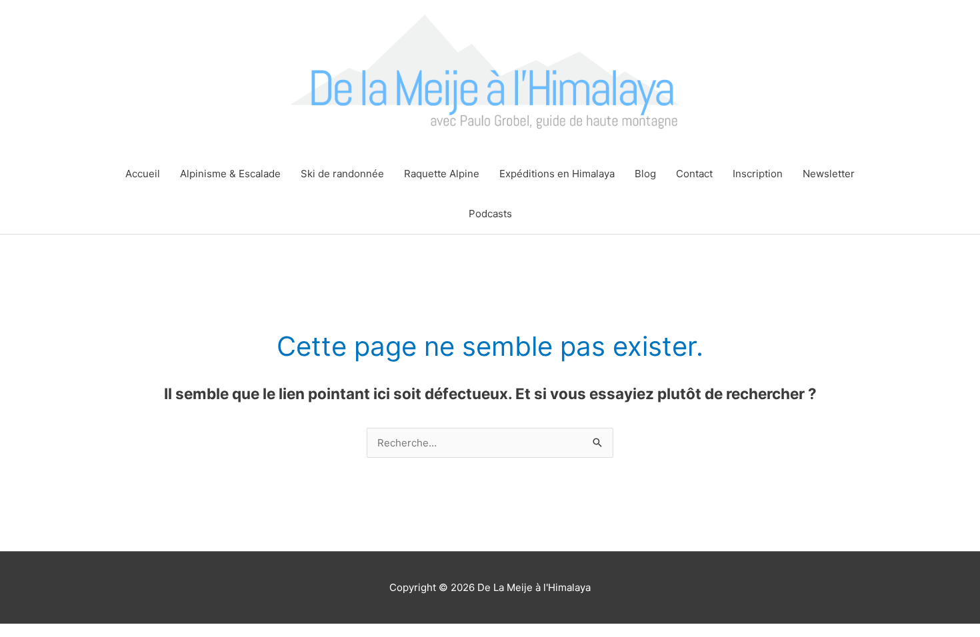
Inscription (758, 173)
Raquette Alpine (441, 173)
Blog (645, 173)
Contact (694, 173)
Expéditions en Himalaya (557, 173)
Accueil (142, 173)
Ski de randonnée (342, 173)
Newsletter (829, 173)
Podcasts (490, 213)
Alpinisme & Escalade (230, 173)
